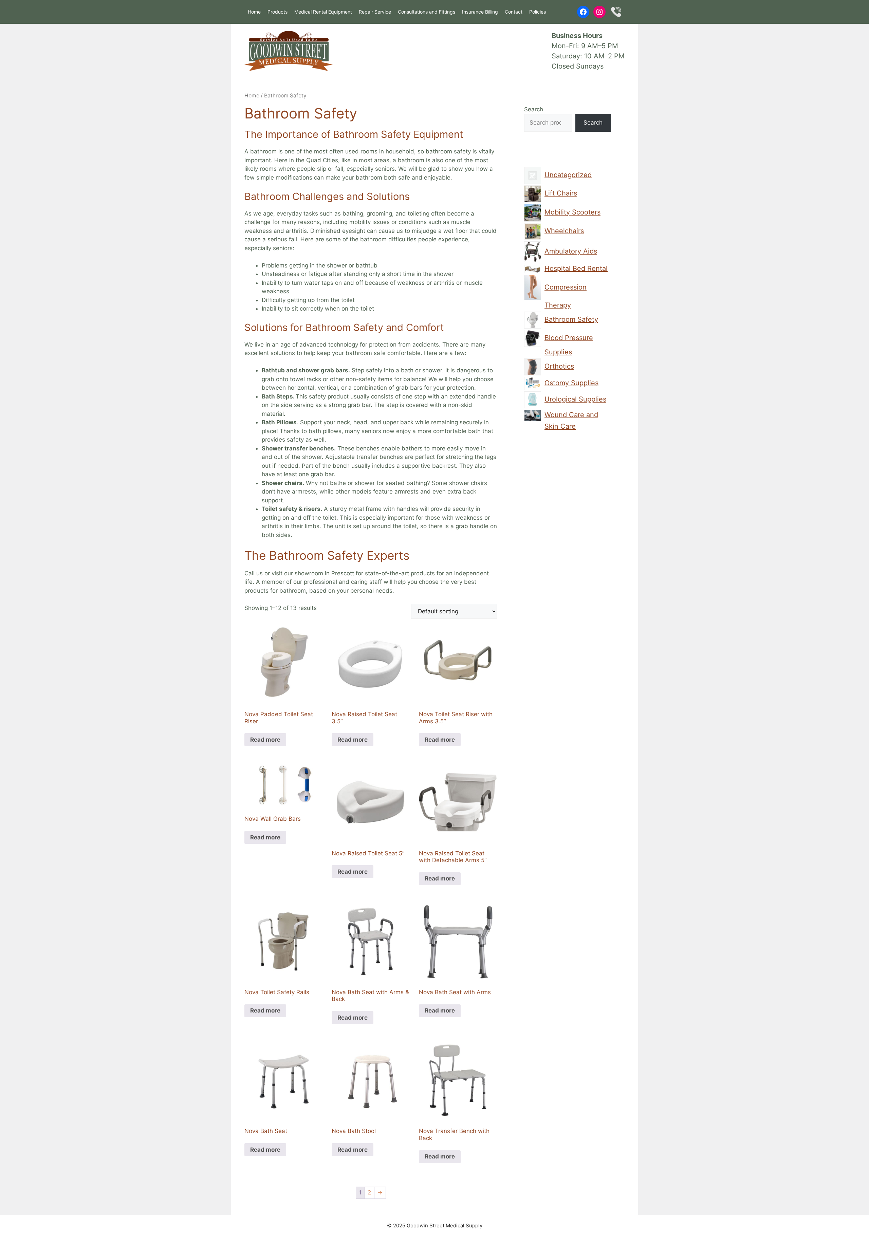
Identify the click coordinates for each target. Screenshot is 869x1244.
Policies (537, 12)
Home (254, 12)
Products (277, 12)
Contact (513, 12)
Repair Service (375, 12)
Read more (265, 739)
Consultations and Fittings (426, 12)
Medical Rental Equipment (323, 12)
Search (533, 109)
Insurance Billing (480, 12)
